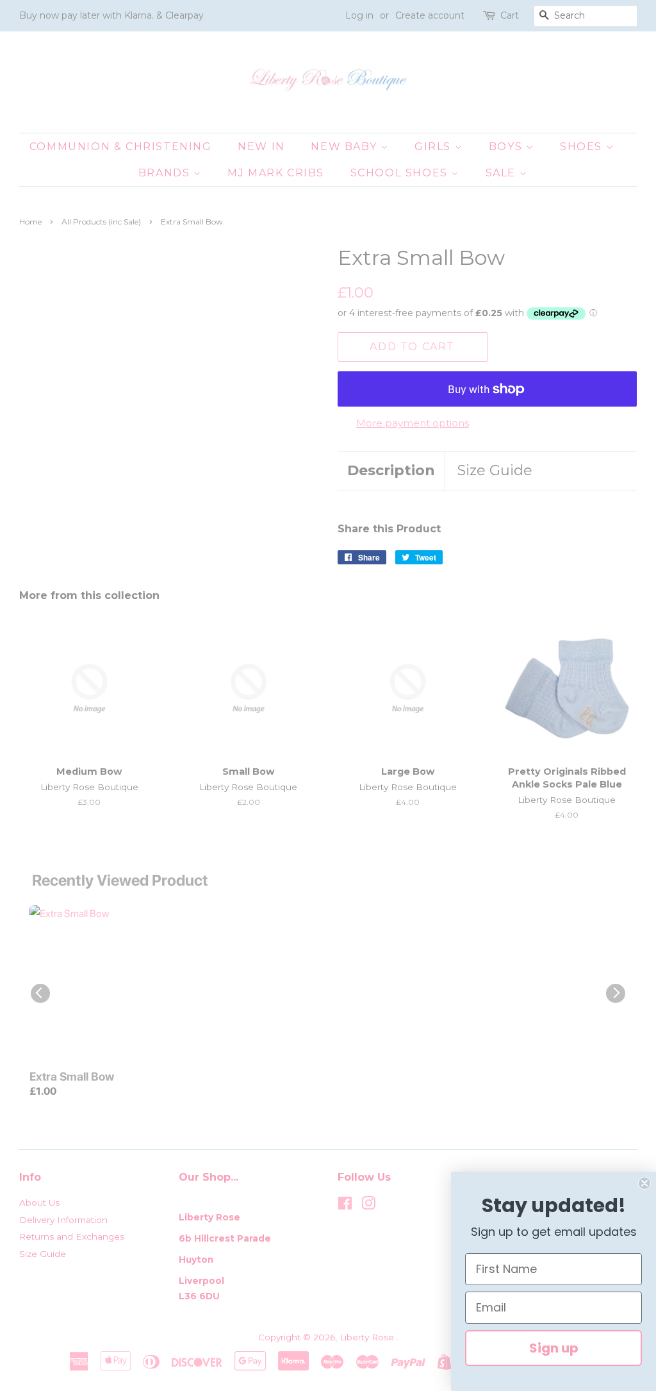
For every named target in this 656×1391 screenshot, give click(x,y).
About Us (39, 1202)
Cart (509, 15)
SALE (503, 173)
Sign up (553, 1348)
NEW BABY (345, 146)
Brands (165, 173)
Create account (429, 15)
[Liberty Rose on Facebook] (345, 1206)
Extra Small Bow (71, 1076)
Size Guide (494, 470)
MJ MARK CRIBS (275, 173)
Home (30, 221)
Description (391, 470)
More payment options (412, 423)
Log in (359, 15)
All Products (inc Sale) (101, 221)
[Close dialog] (644, 1183)
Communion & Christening (120, 146)
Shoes (583, 146)
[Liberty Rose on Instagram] (368, 1206)
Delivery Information (63, 1220)
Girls (434, 146)
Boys (507, 146)
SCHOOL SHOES (401, 173)
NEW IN (261, 146)
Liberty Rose (368, 1337)
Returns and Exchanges (71, 1236)
